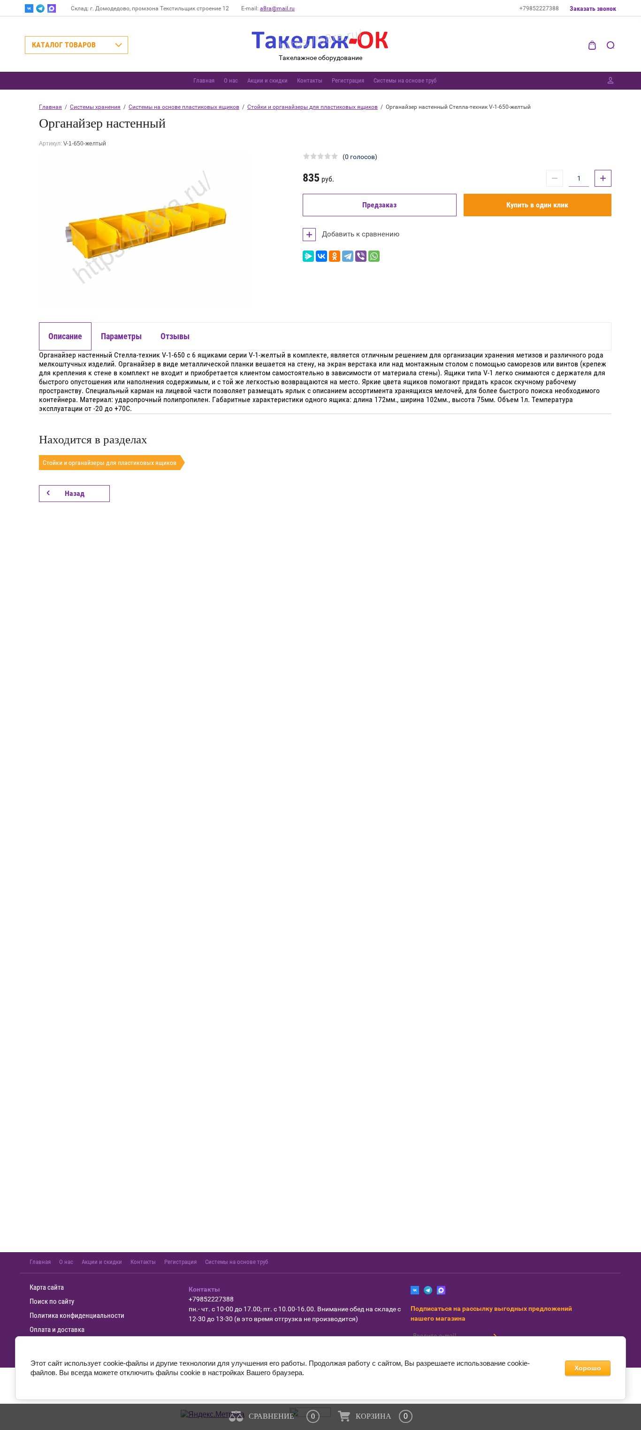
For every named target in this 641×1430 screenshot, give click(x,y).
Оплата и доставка (57, 1329)
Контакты (309, 80)
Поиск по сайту (52, 1301)
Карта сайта (47, 1287)
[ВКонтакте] (321, 256)
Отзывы (175, 336)
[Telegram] (347, 256)
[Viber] (360, 256)
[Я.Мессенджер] (308, 256)
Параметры (121, 336)
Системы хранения (95, 107)
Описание (65, 336)
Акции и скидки (267, 80)
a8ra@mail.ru (277, 8)
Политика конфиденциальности (77, 1315)
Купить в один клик (537, 204)
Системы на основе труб (405, 80)
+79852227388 (539, 8)
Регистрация (348, 80)
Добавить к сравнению (359, 234)
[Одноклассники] (334, 256)
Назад (74, 493)
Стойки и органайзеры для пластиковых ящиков (312, 107)
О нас (231, 80)
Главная (203, 80)
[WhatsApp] (374, 256)
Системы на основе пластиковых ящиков (184, 107)
